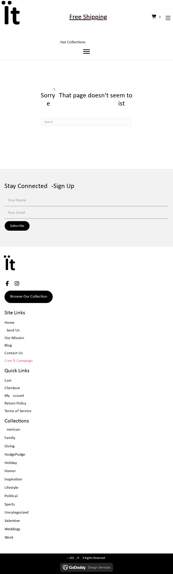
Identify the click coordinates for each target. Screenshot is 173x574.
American (12, 429)
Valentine (12, 521)
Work (9, 537)
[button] (17, 226)
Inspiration (13, 479)
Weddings (12, 529)
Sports (10, 504)
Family (10, 438)
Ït (11, 17)
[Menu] (86, 51)
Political (11, 496)
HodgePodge (15, 454)
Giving (9, 446)
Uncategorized (16, 512)
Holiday (11, 463)
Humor (10, 471)
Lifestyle (11, 488)
